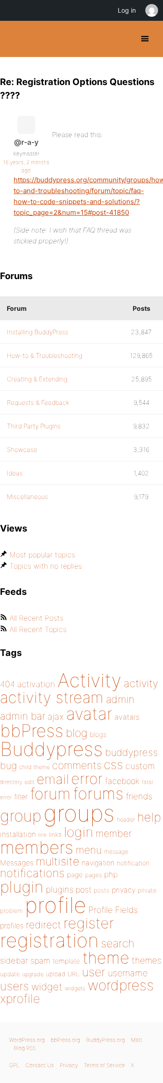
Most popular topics (42, 554)
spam (40, 960)
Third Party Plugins (34, 426)
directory (11, 782)
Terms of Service (104, 1065)
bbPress (31, 730)
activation (36, 684)
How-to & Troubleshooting (44, 355)
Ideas (15, 473)
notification (133, 863)
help (149, 817)
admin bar (22, 716)
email (53, 779)
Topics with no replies (46, 565)
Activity (89, 680)
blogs (98, 734)
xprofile (20, 998)
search (117, 943)
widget (46, 987)
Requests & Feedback (38, 402)
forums (98, 793)
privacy (123, 889)
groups (79, 813)
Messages (17, 862)
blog (76, 733)
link (42, 834)
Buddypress (51, 748)
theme (105, 958)
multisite (57, 861)
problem (11, 910)
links (55, 834)
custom (140, 765)
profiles (12, 925)
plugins (59, 889)
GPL (14, 1065)
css (113, 764)
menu (89, 850)
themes (147, 960)
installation (18, 834)
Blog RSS (25, 1048)
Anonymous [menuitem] (151, 10)
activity (141, 683)
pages (93, 875)
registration (49, 940)
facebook (122, 781)
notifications (32, 873)
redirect (43, 925)
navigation (98, 863)
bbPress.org (65, 1039)
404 (7, 684)
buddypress (131, 752)
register (88, 923)
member (114, 833)
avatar (89, 713)
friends (139, 796)
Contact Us (39, 1065)
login (78, 832)
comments (76, 765)
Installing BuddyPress (37, 332)
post (83, 889)
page (75, 874)
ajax (56, 716)
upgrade (32, 974)
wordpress (120, 985)
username (128, 973)
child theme (34, 767)
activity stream (52, 697)
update (10, 974)
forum (50, 793)
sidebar (14, 960)
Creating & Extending (37, 379)
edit (29, 782)
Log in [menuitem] (127, 10)
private (147, 890)
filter (21, 797)
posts (102, 890)
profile (55, 905)
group (20, 816)
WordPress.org (27, 1039)
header (126, 819)
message (116, 851)
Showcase (22, 449)
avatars (127, 717)
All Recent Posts (36, 617)
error (87, 779)
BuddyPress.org (14, 39)
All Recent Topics (38, 629)
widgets (75, 988)
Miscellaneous (27, 496)
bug (8, 765)
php (111, 874)
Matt (136, 1039)
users (14, 986)
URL (73, 974)
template (66, 961)
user (93, 972)
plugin (21, 886)
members (36, 847)
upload (55, 974)
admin (120, 699)
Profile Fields (113, 909)
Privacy (69, 1065)
